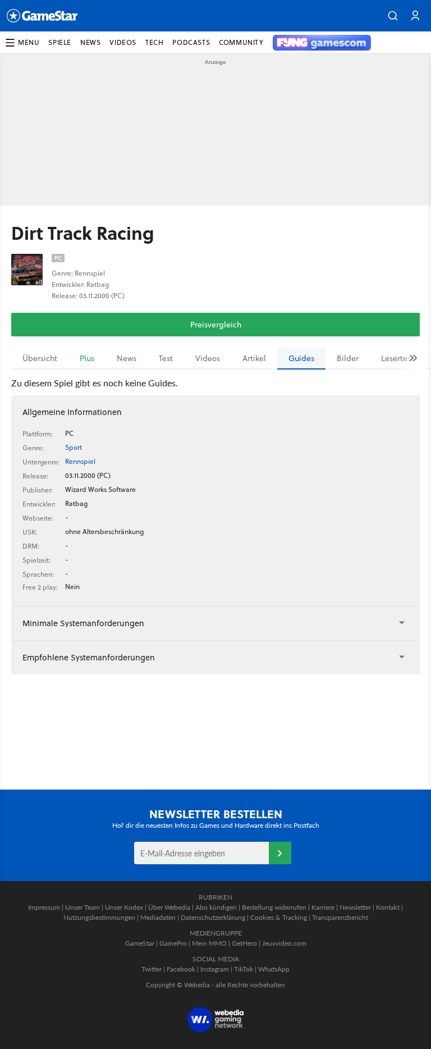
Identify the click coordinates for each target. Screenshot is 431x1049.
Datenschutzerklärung (213, 917)
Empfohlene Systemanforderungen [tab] (88, 657)
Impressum (44, 907)
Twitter (151, 969)
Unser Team (82, 907)
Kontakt (388, 907)
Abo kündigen (216, 907)
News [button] (90, 42)
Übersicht (39, 358)
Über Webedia (169, 907)
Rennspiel (80, 461)
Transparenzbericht (340, 917)
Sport (73, 447)
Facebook (181, 969)
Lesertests (399, 358)
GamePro (173, 943)
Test (166, 358)
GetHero (244, 943)
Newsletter (355, 907)
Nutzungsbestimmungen (99, 917)
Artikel (254, 358)
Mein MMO (209, 943)
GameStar (139, 943)
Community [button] (241, 42)
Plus (87, 358)
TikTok (243, 969)
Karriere (322, 907)
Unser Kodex (124, 907)
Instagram (214, 969)
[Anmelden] (280, 853)
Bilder (348, 358)
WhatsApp (274, 969)
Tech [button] (154, 42)
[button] (393, 16)
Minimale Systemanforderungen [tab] (83, 623)
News (126, 358)
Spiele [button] (59, 42)
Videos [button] (122, 42)
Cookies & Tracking (278, 917)
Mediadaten (158, 917)
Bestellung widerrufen (274, 907)
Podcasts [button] (191, 42)
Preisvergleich (215, 324)
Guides (301, 358)
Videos (207, 358)
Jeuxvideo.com (284, 943)
